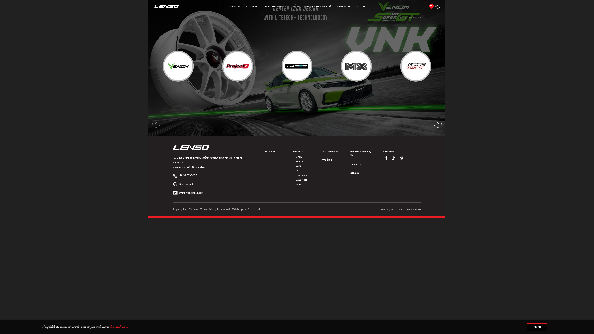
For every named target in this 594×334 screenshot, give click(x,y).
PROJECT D (300, 162)
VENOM (299, 157)
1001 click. (254, 209)
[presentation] (156, 124)
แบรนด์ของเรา (252, 6)
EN (437, 6)
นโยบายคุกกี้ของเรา (119, 327)
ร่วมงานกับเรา (343, 6)
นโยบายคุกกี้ (387, 209)
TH (431, 6)
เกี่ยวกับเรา (234, 6)
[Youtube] (401, 158)
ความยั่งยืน (295, 6)
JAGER (298, 166)
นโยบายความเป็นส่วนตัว (410, 209)
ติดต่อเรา (360, 6)
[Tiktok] (393, 158)
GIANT (298, 185)
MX (297, 171)
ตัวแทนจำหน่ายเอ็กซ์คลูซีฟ (318, 6)
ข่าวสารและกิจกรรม (274, 6)
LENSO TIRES (301, 175)
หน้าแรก (403, 18)
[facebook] (386, 158)
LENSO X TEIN (302, 180)
